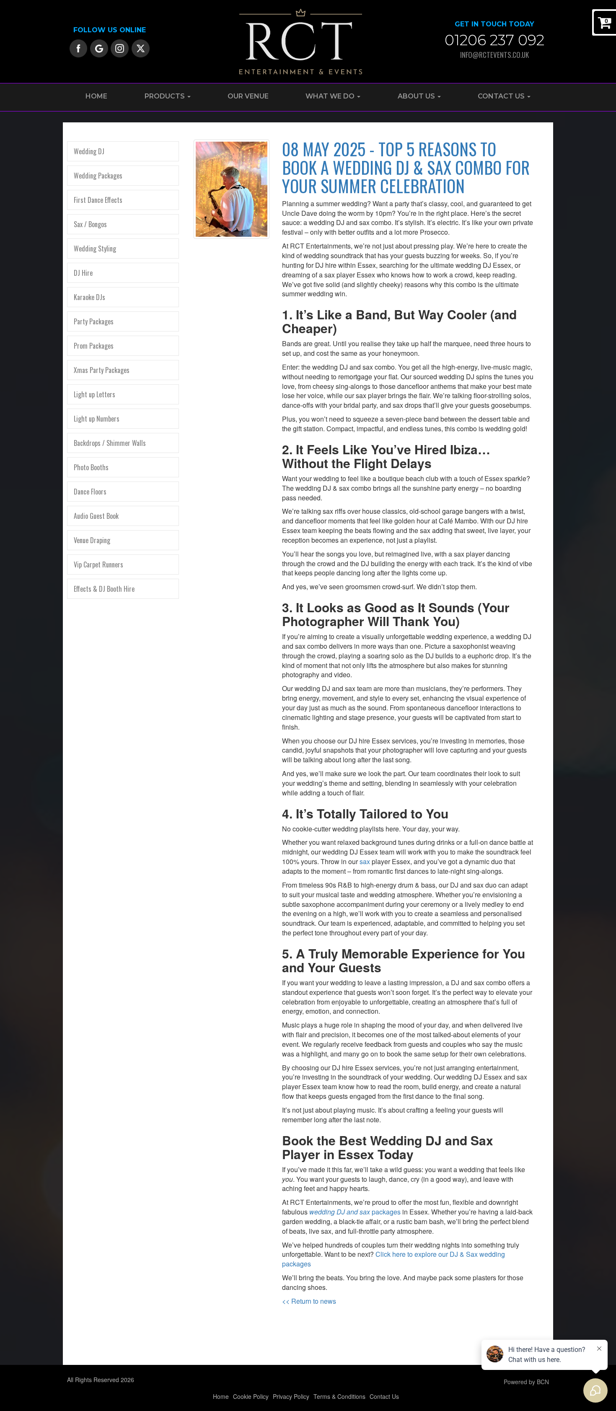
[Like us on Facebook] (79, 47)
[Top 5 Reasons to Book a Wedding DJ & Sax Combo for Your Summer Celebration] (231, 189)
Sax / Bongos (90, 224)
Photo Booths (91, 467)
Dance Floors (90, 492)
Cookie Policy (251, 1396)
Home (96, 96)
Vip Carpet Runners (98, 564)
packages (355, 1212)
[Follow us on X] (141, 47)
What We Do (330, 96)
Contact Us (502, 96)
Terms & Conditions (339, 1396)
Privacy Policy (291, 1396)
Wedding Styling (95, 248)
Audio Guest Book (96, 516)
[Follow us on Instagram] (120, 47)
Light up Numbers (96, 419)
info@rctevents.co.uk (494, 54)
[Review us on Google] (99, 47)
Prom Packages (94, 346)
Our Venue (248, 96)
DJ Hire (83, 273)
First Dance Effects (98, 200)
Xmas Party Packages (101, 370)
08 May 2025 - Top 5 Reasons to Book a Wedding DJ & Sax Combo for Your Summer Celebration (406, 167)
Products (165, 96)
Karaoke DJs (89, 297)
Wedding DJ (89, 151)
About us (417, 96)
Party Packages (94, 321)
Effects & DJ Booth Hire (104, 589)
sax (365, 861)
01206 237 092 (494, 40)
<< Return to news (309, 1301)
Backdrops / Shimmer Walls (110, 443)
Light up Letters (94, 394)
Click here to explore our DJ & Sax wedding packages (393, 1259)
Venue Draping (92, 540)
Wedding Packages (98, 176)
